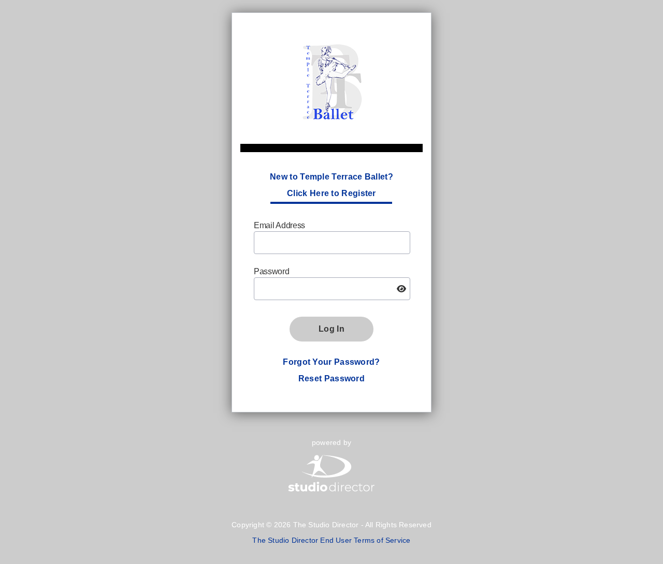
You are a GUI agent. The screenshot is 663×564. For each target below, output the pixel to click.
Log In (331, 328)
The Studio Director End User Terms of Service (331, 540)
